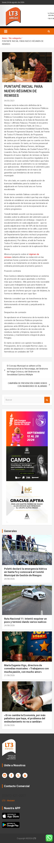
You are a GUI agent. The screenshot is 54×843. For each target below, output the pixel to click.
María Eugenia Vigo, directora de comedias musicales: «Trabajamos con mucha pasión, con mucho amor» (26, 668)
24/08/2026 (9, 579)
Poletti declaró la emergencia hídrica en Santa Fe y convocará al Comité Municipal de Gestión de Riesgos (25, 572)
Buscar (47, 400)
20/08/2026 (9, 725)
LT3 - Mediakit (8, 800)
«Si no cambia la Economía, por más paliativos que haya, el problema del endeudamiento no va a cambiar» (24, 718)
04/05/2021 (9, 101)
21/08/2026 (9, 675)
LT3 (34, 838)
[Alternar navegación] (5, 31)
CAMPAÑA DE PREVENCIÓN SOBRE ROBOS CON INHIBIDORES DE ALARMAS (27, 384)
